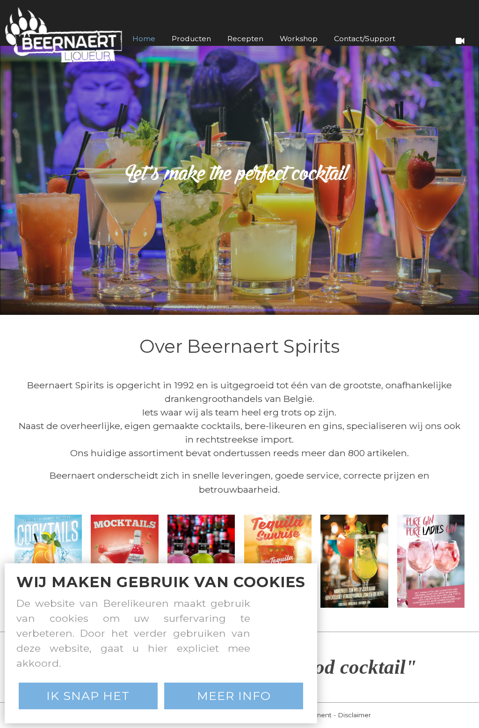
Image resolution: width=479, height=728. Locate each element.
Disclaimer (354, 715)
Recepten (245, 38)
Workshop (299, 38)
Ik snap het (88, 696)
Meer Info (234, 696)
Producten (191, 38)
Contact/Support (364, 38)
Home (143, 38)
